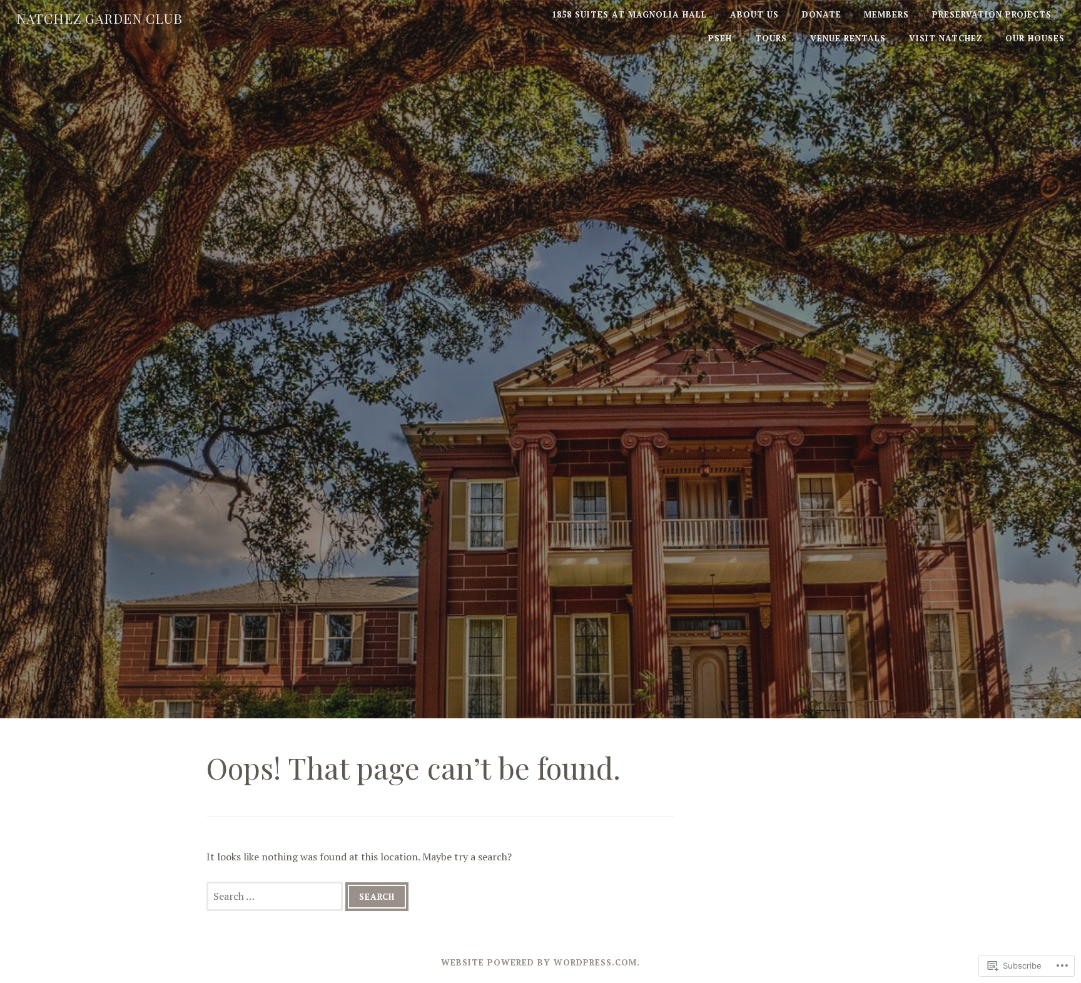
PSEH (720, 38)
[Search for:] (275, 896)
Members (886, 14)
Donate (821, 14)
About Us (754, 14)
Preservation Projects (992, 14)
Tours (771, 38)
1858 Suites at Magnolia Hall (629, 14)
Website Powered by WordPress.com (539, 962)
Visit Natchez (946, 38)
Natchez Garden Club (99, 18)
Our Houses (1035, 38)
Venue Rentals (848, 38)
